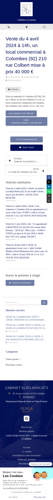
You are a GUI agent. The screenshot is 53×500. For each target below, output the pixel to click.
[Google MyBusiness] (26, 418)
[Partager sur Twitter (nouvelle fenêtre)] (49, 182)
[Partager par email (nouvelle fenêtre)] (49, 196)
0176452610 (28, 397)
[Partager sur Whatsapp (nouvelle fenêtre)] (49, 191)
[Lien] (27, 408)
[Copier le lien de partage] (49, 200)
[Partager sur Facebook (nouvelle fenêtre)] (49, 177)
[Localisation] (26, 27)
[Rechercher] (44, 302)
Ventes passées (12, 359)
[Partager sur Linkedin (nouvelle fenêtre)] (49, 186)
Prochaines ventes (14, 365)
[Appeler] (9, 27)
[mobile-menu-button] (44, 27)
